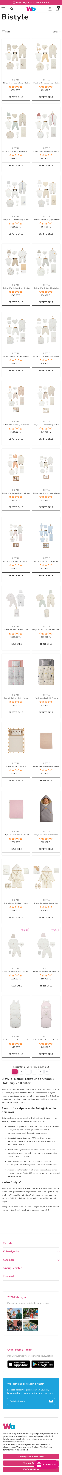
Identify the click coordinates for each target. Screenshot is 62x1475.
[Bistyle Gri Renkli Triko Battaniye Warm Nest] (46, 808)
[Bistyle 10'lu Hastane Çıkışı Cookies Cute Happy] (16, 398)
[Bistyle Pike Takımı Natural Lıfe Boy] (46, 740)
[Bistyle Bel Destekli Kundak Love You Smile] (16, 1013)
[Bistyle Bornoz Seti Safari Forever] (16, 877)
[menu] (3, 9)
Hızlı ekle (16, 644)
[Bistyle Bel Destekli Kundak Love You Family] (46, 1013)
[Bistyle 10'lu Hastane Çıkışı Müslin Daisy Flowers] (46, 56)
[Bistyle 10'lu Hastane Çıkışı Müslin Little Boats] (16, 193)
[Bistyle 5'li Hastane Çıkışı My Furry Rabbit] (46, 945)
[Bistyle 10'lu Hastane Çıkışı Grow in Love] (16, 535)
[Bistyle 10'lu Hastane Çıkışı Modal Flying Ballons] (46, 535)
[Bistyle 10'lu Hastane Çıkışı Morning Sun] (16, 330)
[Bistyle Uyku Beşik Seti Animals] (46, 672)
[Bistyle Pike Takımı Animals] (16, 740)
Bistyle (15, 80)
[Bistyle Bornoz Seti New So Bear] (46, 877)
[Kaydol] (51, 1401)
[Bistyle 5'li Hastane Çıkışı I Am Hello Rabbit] (16, 945)
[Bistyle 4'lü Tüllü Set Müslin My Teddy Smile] (46, 603)
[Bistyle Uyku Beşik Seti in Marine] (16, 672)
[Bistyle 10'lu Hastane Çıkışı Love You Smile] (46, 330)
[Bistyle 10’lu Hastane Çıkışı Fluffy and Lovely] (16, 467)
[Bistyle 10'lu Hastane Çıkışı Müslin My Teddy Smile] (16, 125)
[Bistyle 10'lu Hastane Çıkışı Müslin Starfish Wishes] (46, 125)
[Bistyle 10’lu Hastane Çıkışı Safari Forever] (46, 262)
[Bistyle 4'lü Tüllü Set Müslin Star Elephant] (16, 603)
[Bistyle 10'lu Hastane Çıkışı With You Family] (46, 193)
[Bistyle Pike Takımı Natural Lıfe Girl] (16, 808)
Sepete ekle (16, 97)
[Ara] (12, 9)
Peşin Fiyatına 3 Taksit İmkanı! (32, 2)
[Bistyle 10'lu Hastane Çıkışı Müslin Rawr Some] (16, 56)
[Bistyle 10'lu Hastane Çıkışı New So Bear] (16, 262)
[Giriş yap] (50, 8)
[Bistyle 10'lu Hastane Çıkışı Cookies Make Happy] (46, 398)
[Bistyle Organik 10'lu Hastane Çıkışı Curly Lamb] (46, 467)
